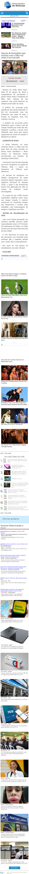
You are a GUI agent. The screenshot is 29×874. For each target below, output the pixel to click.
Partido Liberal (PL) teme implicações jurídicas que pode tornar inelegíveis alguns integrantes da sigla (13, 835)
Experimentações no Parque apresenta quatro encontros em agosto (17, 497)
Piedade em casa (16, 478)
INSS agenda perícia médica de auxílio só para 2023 (14, 700)
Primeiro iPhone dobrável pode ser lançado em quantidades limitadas (12, 647)
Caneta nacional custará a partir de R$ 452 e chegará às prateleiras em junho (14, 673)
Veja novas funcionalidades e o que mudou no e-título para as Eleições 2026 (17, 461)
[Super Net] (14, 16)
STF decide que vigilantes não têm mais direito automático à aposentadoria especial (13, 753)
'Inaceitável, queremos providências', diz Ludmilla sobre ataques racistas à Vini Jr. (13, 780)
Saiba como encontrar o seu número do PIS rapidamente (14, 549)
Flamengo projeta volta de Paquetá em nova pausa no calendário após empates (19, 473)
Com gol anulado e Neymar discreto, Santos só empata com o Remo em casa (17, 491)
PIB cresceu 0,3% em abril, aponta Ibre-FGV (13, 583)
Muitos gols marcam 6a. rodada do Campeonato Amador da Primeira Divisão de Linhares (18, 502)
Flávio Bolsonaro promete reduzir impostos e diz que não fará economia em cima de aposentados (18, 508)
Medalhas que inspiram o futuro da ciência (12, 538)
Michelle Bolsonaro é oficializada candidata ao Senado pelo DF (18, 466)
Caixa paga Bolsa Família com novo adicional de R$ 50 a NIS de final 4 (12, 621)
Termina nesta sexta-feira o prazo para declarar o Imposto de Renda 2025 (13, 572)
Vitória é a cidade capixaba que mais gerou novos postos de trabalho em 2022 (14, 862)
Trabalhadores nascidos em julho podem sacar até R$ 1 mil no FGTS (14, 726)
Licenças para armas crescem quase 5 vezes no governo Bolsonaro (13, 560)
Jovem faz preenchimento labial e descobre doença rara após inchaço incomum (12, 808)
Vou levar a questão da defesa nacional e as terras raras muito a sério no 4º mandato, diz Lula (19, 485)
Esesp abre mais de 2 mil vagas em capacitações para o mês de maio (12, 594)
